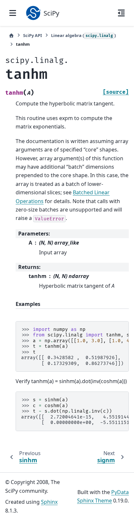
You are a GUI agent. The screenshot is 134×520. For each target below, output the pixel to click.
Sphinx (49, 501)
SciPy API (32, 35)
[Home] (11, 35)
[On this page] (121, 12)
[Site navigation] (12, 12)
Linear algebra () (83, 35)
